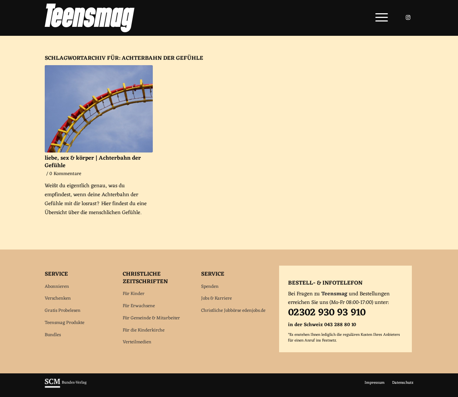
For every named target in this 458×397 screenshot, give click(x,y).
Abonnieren (57, 286)
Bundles (53, 335)
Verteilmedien (137, 342)
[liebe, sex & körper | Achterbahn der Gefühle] (99, 108)
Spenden (210, 286)
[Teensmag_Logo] (90, 18)
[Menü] (379, 18)
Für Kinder (134, 294)
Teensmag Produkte (64, 323)
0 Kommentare (65, 174)
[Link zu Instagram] (408, 17)
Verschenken (58, 298)
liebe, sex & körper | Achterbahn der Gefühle (93, 162)
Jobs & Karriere (216, 298)
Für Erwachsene (139, 306)
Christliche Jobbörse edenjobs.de (233, 310)
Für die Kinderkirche (144, 330)
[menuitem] (379, 18)
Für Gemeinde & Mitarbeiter (151, 318)
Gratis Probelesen (63, 310)
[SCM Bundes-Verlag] (66, 387)
